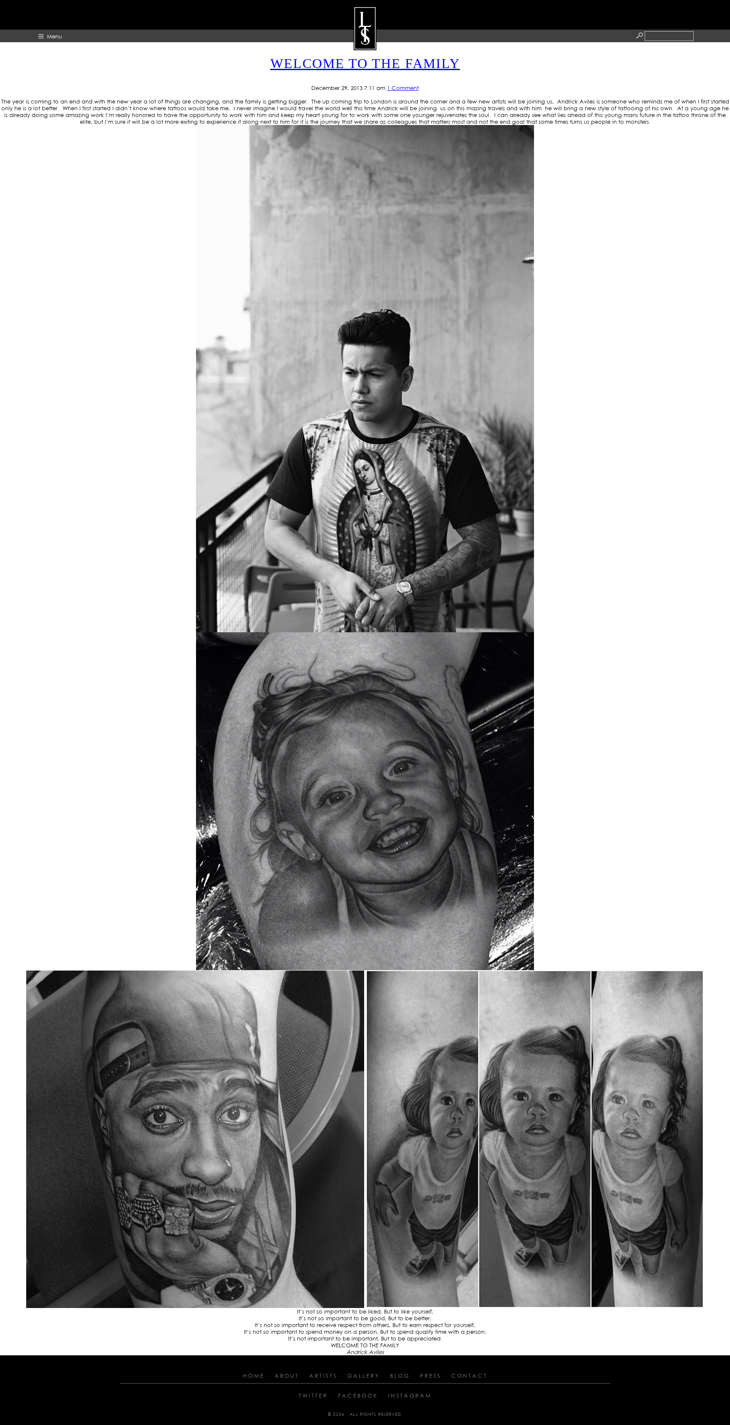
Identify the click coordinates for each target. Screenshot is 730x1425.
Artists (323, 1375)
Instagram (410, 1395)
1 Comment (403, 87)
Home (253, 1375)
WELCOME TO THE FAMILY (365, 63)
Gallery (363, 1375)
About (287, 1375)
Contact (469, 1375)
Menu (54, 36)
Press (430, 1375)
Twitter (313, 1395)
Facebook (358, 1395)
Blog (400, 1375)
